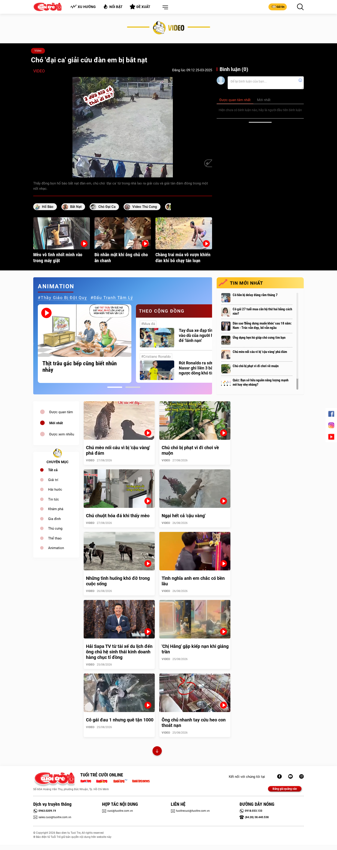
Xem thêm (157, 751)
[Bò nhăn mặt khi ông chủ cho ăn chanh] (122, 233)
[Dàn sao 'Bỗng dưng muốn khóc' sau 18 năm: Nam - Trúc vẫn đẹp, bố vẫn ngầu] (225, 326)
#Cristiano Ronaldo (156, 357)
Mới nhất (56, 423)
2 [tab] (132, 387)
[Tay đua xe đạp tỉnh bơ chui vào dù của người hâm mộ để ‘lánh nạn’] (157, 337)
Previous (32, 343)
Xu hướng (87, 7)
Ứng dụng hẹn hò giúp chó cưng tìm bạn (259, 338)
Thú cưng (55, 528)
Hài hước (55, 489)
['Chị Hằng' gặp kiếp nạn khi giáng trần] (194, 619)
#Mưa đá (148, 324)
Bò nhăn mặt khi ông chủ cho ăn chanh (121, 257)
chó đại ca (107, 207)
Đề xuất (143, 7)
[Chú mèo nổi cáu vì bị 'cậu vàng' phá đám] (225, 354)
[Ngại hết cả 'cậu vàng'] (194, 488)
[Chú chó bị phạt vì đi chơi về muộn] (225, 368)
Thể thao (55, 538)
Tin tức (53, 499)
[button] (164, 7)
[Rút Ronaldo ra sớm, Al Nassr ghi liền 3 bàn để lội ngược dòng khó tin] (157, 370)
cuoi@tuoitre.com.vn (120, 810)
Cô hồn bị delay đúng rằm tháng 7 (255, 295)
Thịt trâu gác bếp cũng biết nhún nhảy (79, 366)
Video (37, 50)
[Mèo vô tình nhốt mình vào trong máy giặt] (61, 233)
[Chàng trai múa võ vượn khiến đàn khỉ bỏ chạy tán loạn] (183, 233)
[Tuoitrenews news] (141, 780)
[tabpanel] (85, 343)
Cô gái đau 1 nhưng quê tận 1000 (119, 720)
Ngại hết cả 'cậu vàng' (183, 515)
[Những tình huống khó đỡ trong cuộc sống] (119, 551)
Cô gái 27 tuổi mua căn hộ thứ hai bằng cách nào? (262, 311)
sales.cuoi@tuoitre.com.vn (55, 817)
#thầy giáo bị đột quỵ (62, 297)
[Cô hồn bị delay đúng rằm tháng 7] (225, 297)
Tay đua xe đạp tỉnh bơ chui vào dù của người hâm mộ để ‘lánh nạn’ (204, 335)
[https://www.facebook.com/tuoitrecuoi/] (279, 776)
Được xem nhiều (61, 434)
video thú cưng (144, 207)
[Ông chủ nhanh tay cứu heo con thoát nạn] (194, 693)
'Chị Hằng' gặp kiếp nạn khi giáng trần (195, 649)
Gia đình (54, 519)
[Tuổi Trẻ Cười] (301, 776)
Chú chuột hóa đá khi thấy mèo (117, 515)
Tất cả (53, 470)
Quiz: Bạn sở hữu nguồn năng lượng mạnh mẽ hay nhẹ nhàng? (260, 382)
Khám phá (55, 509)
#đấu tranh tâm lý (112, 297)
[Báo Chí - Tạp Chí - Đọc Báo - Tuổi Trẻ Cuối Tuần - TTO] (103, 780)
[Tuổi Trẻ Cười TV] (290, 776)
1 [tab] (114, 387)
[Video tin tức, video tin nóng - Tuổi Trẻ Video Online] (122, 780)
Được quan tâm (61, 412)
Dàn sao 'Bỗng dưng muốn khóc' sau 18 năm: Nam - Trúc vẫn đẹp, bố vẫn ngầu (262, 325)
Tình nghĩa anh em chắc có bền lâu (193, 580)
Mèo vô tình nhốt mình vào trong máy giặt (57, 257)
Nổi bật (115, 7)
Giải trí (53, 480)
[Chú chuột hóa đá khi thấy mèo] (119, 488)
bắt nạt (76, 207)
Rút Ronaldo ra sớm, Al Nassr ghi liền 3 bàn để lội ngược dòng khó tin (203, 367)
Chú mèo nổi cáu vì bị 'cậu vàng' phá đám (260, 352)
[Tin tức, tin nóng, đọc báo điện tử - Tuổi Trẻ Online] (87, 780)
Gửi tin (280, 6)
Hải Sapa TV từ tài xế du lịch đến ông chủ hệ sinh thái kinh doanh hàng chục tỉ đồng (119, 652)
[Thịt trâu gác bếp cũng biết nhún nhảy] (84, 330)
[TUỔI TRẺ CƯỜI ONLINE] (54, 779)
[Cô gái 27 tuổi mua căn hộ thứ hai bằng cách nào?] (225, 311)
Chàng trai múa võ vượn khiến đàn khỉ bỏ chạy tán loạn (182, 257)
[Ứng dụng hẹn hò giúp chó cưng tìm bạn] (225, 340)
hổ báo (47, 207)
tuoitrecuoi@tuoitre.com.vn (193, 810)
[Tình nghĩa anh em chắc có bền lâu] (194, 551)
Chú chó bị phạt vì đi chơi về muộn (256, 366)
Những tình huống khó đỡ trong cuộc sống (118, 580)
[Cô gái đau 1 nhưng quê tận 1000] (119, 693)
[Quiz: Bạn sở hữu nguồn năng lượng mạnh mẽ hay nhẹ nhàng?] (225, 383)
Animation (56, 548)
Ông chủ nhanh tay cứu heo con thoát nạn (194, 722)
